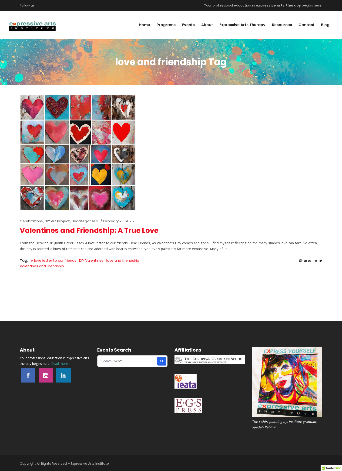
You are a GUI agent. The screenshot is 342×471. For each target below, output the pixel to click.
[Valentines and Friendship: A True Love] (78, 153)
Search (161, 361)
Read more (59, 363)
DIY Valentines (91, 260)
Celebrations (31, 221)
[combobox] (127, 361)
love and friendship (122, 260)
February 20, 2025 (118, 221)
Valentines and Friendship (42, 266)
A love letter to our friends (53, 260)
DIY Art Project (57, 221)
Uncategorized (85, 221)
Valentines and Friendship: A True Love (89, 230)
